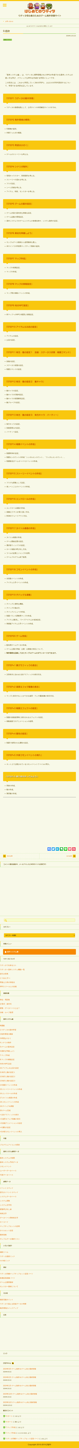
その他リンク (5, 1260)
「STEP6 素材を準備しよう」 (19, 233)
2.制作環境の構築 (6, 1034)
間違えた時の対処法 (7, 982)
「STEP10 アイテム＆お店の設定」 (22, 327)
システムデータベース (8, 1196)
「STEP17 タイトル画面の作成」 (21, 528)
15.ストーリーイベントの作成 (11, 1089)
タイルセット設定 (6, 1230)
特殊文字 (3, 1213)
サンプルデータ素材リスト (10, 1239)
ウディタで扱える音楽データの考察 (13, 1304)
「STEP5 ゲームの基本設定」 (19, 204)
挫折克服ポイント (6, 1300)
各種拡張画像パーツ (7, 1278)
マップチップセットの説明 (10, 1226)
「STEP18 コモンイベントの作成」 (22, 569)
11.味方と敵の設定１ (7, 1072)
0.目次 (2, 1025)
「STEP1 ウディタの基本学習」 (20, 98)
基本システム (7, 39)
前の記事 (10, 856)
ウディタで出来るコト (8, 965)
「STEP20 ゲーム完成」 (16, 636)
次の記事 (69, 856)
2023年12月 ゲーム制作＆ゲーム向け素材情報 (20, 1394)
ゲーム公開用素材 (6, 1282)
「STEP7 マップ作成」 (16, 258)
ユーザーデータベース (8, 1171)
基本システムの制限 (7, 1158)
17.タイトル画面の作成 (8, 1098)
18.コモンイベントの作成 (9, 1102)
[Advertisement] (39, 57)
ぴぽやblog (7, 1363)
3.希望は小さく (5, 1038)
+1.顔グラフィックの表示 (9, 1115)
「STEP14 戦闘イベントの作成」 (21, 444)
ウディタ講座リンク (7, 1256)
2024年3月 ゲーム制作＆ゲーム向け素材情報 (19, 1369)
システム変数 (5, 1201)
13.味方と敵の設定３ (7, 1081)
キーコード (4, 1222)
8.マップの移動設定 (7, 1059)
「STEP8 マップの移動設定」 (19, 284)
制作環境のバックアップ (9, 1308)
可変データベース (6, 1175)
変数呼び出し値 (6, 1209)
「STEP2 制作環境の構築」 (18, 120)
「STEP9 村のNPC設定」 (17, 305)
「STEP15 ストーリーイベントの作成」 (24, 473)
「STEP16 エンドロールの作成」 (21, 499)
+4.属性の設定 (5, 1127)
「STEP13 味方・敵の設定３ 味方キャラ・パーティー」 (32, 415)
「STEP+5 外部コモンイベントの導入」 (24, 755)
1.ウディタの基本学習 (8, 1030)
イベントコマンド (6, 1188)
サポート (9, 1416)
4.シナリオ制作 (5, 1042)
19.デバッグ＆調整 (7, 1106)
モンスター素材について (9, 1286)
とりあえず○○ (5, 978)
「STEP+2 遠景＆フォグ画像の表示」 (23, 687)
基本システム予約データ (9, 1162)
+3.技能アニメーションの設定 (11, 1123)
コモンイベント (6, 1166)
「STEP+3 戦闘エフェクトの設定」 (22, 708)
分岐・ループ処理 (6, 1012)
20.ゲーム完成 (5, 1110)
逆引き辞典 (4, 974)
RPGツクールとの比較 (8, 986)
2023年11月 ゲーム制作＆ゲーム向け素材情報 (20, 1402)
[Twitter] (53, 849)
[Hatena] (57, 849)
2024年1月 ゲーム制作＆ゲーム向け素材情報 (19, 1386)
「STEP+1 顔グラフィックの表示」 (22, 665)
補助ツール (4, 1252)
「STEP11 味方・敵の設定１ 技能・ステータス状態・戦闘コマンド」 (38, 352)
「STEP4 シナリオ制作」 (17, 167)
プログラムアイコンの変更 (10, 1145)
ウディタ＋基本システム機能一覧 (12, 969)
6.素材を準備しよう (7, 1051)
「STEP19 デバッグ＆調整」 (19, 595)
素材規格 (3, 1235)
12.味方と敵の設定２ (7, 1076)
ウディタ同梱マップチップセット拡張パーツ (16, 1274)
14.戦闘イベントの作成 (8, 1085)
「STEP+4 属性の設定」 (16, 734)
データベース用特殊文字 (9, 1218)
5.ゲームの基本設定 (7, 1047)
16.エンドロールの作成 (8, 1093)
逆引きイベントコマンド (9, 1192)
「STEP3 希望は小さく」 (17, 145)
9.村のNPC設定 (6, 1064)
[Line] (66, 849)
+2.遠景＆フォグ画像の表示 (10, 1119)
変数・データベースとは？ (10, 1008)
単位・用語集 (5, 1000)
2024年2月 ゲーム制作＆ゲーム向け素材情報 (19, 1377)
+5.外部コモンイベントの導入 (11, 1132)
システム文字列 (6, 1205)
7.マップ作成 (5, 1055)
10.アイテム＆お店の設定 (9, 1068)
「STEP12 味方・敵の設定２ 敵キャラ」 (25, 382)
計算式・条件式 (6, 1004)
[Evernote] (61, 849)
